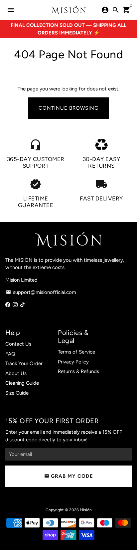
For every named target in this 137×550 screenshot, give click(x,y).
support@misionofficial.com (41, 292)
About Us (16, 373)
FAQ (10, 354)
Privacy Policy (73, 362)
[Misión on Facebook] (7, 305)
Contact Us (18, 344)
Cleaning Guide (22, 383)
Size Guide (17, 393)
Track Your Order (24, 363)
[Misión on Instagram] (15, 305)
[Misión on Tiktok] (22, 305)
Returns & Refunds (78, 371)
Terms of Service (76, 352)
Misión (86, 510)
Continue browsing (68, 108)
